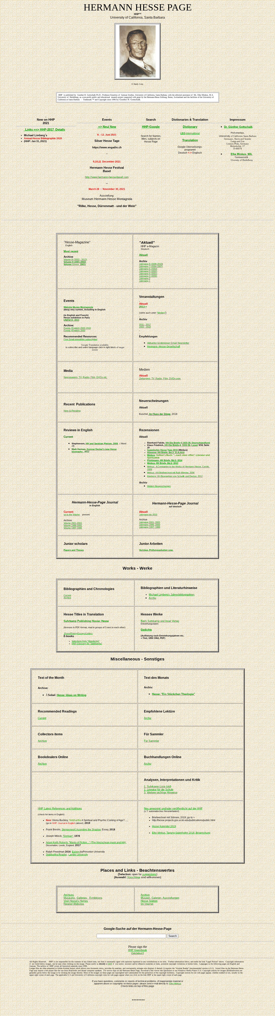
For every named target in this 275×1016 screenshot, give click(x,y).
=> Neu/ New (106, 126)
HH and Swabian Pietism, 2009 (102, 443)
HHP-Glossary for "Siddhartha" (87, 643)
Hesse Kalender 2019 (164, 826)
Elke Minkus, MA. (241, 154)
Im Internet (147, 903)
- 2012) (83, 259)
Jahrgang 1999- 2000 (149, 524)
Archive (67, 597)
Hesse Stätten (149, 900)
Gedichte (146, 629)
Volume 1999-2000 (73, 525)
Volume (76, 514)
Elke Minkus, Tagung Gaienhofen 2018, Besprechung (181, 832)
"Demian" (68, 836)
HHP (110, 964)
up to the (68, 514)
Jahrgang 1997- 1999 (149, 527)
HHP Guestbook (137, 950)
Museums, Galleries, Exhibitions (83, 897)
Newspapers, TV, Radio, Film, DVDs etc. (85, 377)
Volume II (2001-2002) (75, 262)
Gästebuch (137, 953)
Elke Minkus (175, 983)
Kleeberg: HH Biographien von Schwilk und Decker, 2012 (175, 476)
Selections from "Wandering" (85, 641)
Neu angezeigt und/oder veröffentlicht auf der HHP (173, 808)
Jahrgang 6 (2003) (148, 269)
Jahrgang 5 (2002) (148, 271)
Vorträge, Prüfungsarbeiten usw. (156, 550)
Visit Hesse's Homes (76, 900)
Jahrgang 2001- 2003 (149, 522)
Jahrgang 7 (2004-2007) (151, 266)
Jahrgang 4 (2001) (148, 273)
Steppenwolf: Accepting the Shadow (81, 829)
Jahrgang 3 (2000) (148, 276)
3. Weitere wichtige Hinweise (160, 792)
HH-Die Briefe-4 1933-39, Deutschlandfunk (187, 443)
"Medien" (161, 313)
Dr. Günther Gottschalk (238, 126)
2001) (82, 264)
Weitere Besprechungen (159, 486)
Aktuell (143, 254)
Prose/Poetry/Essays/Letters (78, 633)
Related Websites (74, 903)
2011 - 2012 (145, 324)
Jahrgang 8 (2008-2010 (150, 264)
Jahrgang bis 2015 (148, 514)
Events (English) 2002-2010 (77, 328)
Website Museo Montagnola (78, 307)
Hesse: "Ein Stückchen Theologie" (173, 694)
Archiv (147, 718)
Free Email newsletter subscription (80, 339)
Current (67, 595)
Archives (69, 894)
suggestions (149, 874)
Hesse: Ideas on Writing (71, 695)
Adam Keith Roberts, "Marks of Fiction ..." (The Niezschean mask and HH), (86, 842)
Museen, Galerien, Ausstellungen (160, 897)
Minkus (151, 455)
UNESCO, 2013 (71, 320)
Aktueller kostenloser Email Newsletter (168, 343)
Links (39, 129)
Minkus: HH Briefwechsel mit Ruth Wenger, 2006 (170, 472)
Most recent (71, 251)
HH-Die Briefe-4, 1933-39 (177, 445)
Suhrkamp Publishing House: (82, 621)
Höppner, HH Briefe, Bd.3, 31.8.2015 (165, 452)
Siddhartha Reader (56, 854)
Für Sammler (151, 740)
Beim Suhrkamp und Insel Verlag (160, 621)
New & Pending (72, 410)
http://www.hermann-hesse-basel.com (107, 177)
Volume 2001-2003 (73, 523)
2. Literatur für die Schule (158, 789)
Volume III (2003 (72, 259)
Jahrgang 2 (144, 278)
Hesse (105, 621)
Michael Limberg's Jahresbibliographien (171, 594)
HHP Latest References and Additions (60, 808)
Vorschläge (133, 877)
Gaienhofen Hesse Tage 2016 (162, 450)
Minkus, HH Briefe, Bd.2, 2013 (162, 463)
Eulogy (76, 851)
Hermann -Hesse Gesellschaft (163, 346)
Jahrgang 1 (144, 281)
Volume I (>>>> (71, 264)
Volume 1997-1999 (73, 528)
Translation (190, 140)
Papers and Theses (74, 550)
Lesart (194, 445)
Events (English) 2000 (74, 330)
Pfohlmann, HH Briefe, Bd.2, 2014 (164, 460)
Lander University (78, 854)
